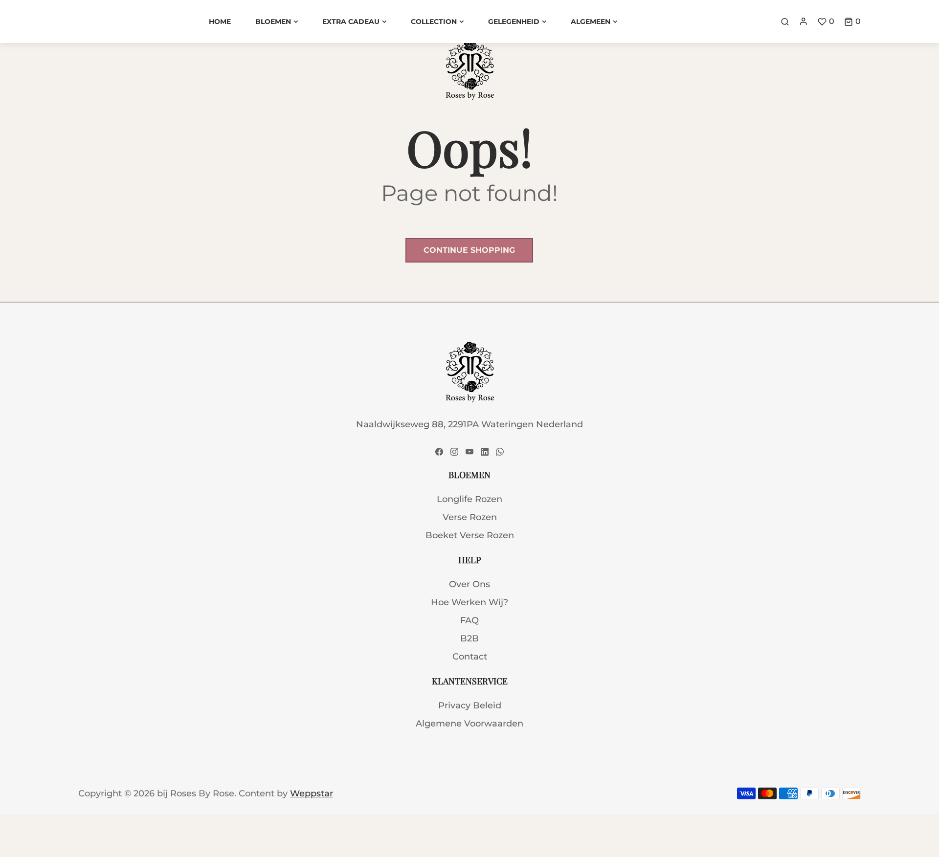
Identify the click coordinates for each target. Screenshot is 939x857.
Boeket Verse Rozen (469, 535)
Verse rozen (470, 517)
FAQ (469, 620)
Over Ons (469, 584)
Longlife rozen (469, 499)
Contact (469, 656)
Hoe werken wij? (469, 602)
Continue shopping (469, 250)
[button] (852, 21)
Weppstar (311, 793)
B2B (469, 638)
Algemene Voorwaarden (469, 723)
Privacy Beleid (469, 705)
